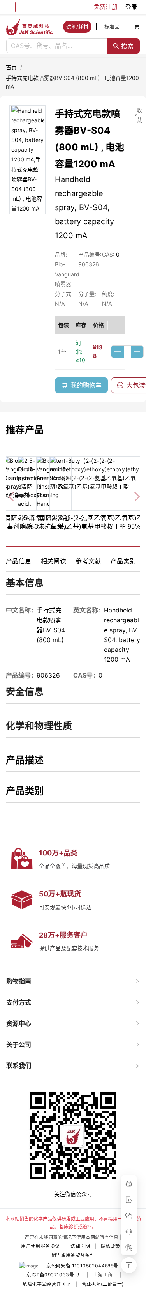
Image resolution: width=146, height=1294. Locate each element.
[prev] (12, 495)
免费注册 (106, 7)
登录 (131, 7)
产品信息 (19, 561)
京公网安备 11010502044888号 (82, 1266)
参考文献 (88, 561)
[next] (134, 495)
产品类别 (123, 561)
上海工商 (103, 1275)
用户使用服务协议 (40, 1246)
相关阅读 (54, 561)
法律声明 (80, 1246)
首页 (11, 67)
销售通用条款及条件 (73, 1255)
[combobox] (56, 46)
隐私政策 (110, 1246)
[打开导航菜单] (10, 7)
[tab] (73, 981)
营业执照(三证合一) (103, 1284)
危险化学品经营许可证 (47, 1284)
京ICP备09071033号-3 (52, 1275)
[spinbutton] (127, 352)
